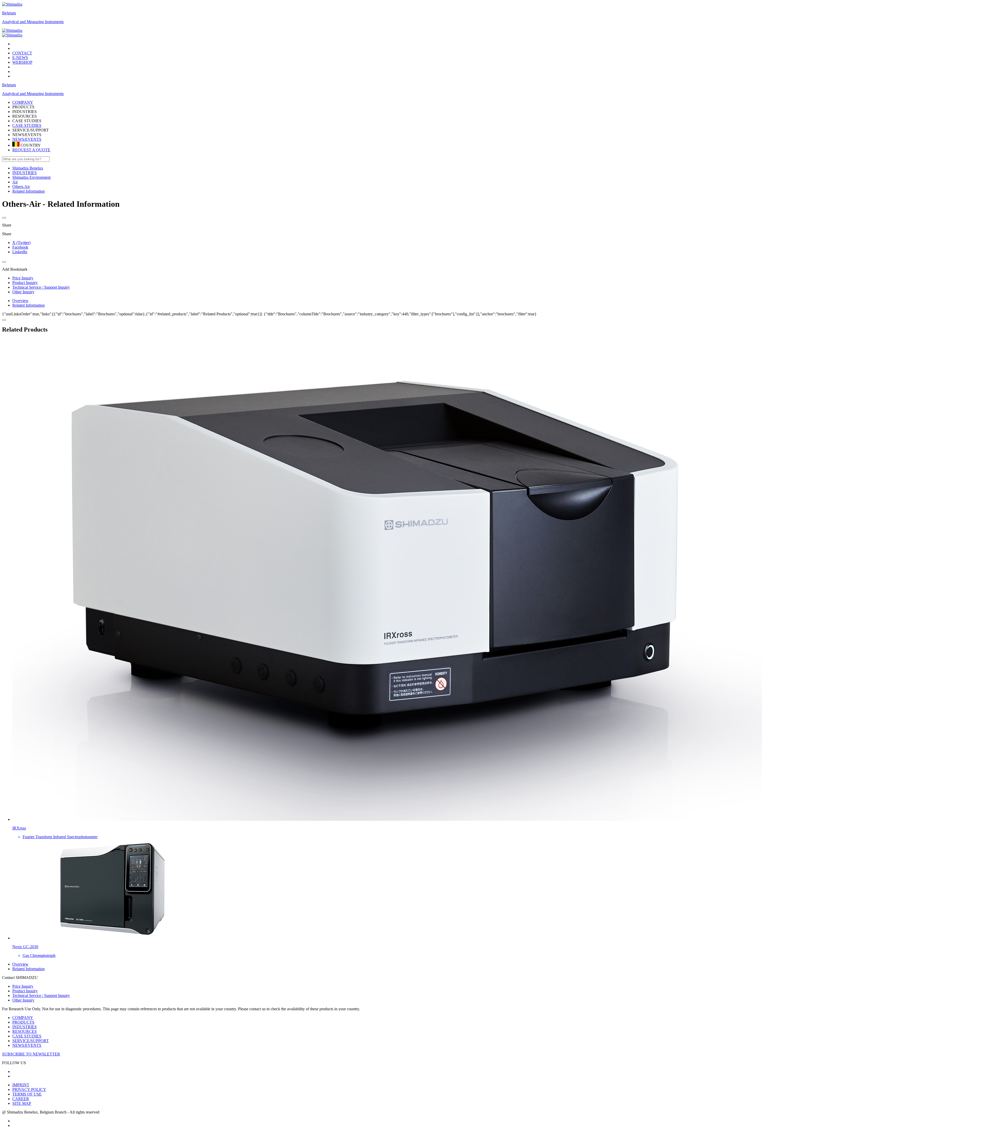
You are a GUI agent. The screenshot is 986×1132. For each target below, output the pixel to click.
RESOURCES (24, 1031)
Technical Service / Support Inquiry (41, 995)
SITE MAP (21, 1103)
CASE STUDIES (26, 125)
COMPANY (22, 1017)
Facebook (20, 247)
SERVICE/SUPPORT (30, 1041)
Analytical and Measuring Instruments (33, 22)
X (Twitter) (21, 242)
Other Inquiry (23, 1000)
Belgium (9, 13)
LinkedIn (19, 252)
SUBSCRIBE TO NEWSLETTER (31, 1054)
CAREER (20, 1099)
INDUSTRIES (24, 1027)
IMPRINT (20, 1085)
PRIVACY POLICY (29, 1089)
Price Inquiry (22, 986)
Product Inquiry (25, 991)
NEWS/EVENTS (26, 139)
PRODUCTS (23, 1022)
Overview (20, 300)
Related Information (28, 305)
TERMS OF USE (27, 1094)
